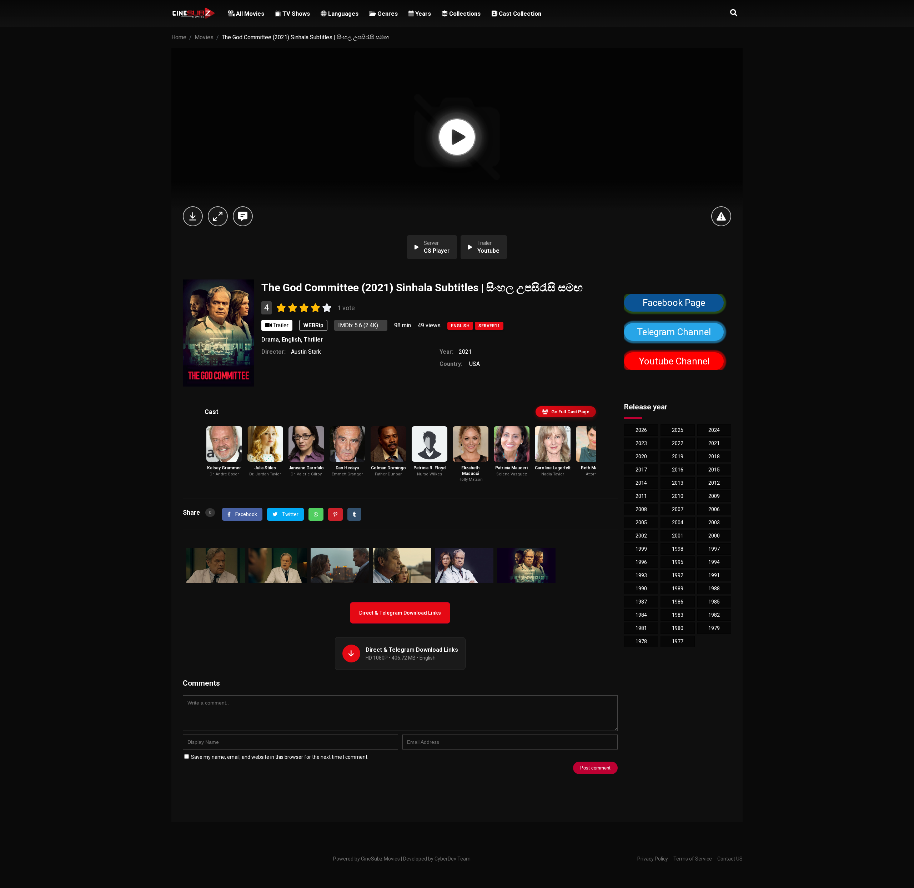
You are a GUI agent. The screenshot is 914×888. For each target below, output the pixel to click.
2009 (714, 496)
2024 (714, 430)
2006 (714, 509)
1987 (641, 602)
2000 (714, 536)
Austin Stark (306, 351)
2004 (677, 522)
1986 (677, 602)
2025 (677, 430)
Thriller (313, 339)
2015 (714, 470)
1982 (714, 615)
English (460, 325)
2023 (641, 443)
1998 (677, 549)
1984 (641, 615)
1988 (714, 588)
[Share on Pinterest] (335, 514)
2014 (641, 483)
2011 (641, 496)
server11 (489, 325)
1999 (641, 549)
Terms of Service (692, 859)
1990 (641, 588)
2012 (714, 483)
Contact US (730, 859)
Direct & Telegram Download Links (400, 613)
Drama (270, 339)
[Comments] (243, 216)
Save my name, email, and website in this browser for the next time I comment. (279, 757)
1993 (641, 575)
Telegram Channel (674, 332)
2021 (465, 351)
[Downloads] (193, 216)
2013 (677, 483)
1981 (641, 628)
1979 (714, 628)
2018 (714, 456)
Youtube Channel (673, 361)
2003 (714, 522)
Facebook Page (674, 302)
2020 (641, 456)
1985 (714, 602)
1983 (677, 615)
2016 (677, 470)
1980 (677, 628)
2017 (641, 470)
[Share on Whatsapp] (315, 514)
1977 (677, 641)
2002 (641, 536)
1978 (641, 641)
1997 (714, 549)
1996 (641, 562)
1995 (677, 562)
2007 (677, 509)
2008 (641, 509)
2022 (677, 443)
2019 (677, 456)
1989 (677, 588)
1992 (677, 575)
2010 (677, 496)
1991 (714, 575)
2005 (641, 522)
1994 (714, 562)
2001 (677, 536)
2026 (641, 430)
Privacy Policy (652, 859)
